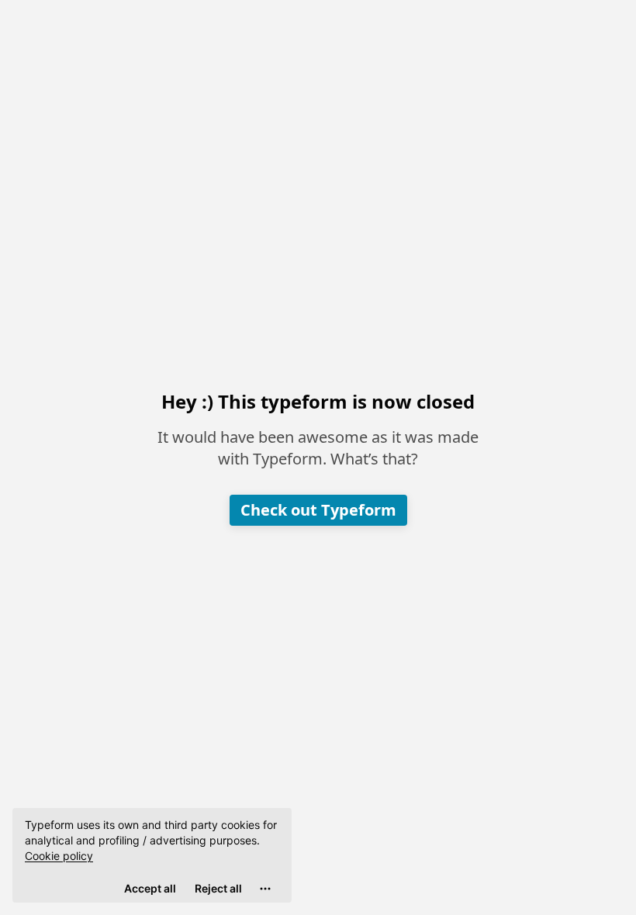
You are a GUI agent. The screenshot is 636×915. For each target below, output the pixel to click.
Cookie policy (59, 855)
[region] (152, 855)
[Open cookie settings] (265, 889)
